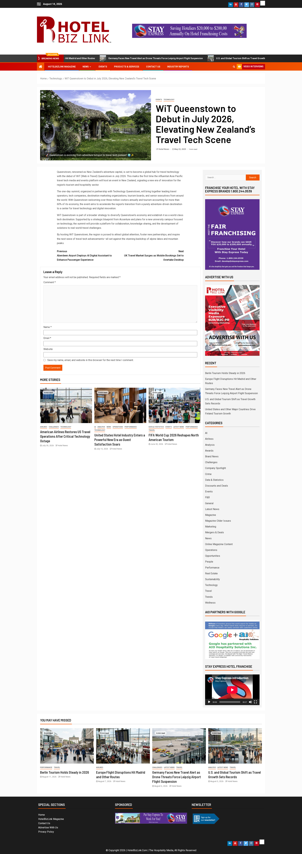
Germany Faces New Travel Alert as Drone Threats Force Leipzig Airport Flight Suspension (124, 58)
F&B (207, 497)
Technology (169, 99)
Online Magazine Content (219, 544)
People (209, 561)
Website (48, 349)
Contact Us (153, 66)
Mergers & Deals (214, 532)
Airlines (43, 427)
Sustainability (212, 579)
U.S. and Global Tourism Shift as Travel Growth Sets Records (217, 58)
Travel (152, 430)
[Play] (209, 702)
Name (47, 327)
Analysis (101, 427)
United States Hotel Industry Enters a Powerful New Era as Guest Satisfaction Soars (119, 439)
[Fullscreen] (255, 702)
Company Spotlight (215, 468)
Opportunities (212, 555)
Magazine (210, 514)
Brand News (211, 456)
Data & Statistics (156, 427)
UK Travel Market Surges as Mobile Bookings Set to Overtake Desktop (154, 255)
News (86, 66)
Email (47, 338)
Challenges (54, 427)
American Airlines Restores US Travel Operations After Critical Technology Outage (65, 436)
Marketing (210, 526)
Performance (131, 427)
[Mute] (250, 702)
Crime (208, 474)
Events (103, 66)
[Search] (234, 67)
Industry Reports (178, 66)
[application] (232, 689)
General (209, 503)
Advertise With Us (48, 827)
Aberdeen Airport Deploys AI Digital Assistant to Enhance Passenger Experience (84, 255)
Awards (209, 450)
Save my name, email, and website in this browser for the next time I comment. (90, 360)
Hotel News (164, 149)
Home (41, 814)
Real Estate (211, 573)
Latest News (178, 427)
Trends (209, 596)
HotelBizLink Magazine (62, 66)
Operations (118, 427)
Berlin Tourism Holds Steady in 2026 (225, 373)
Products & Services (126, 66)
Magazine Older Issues (218, 520)
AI (95, 427)
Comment (49, 282)
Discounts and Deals (216, 485)
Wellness (210, 602)
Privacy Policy (46, 831)
